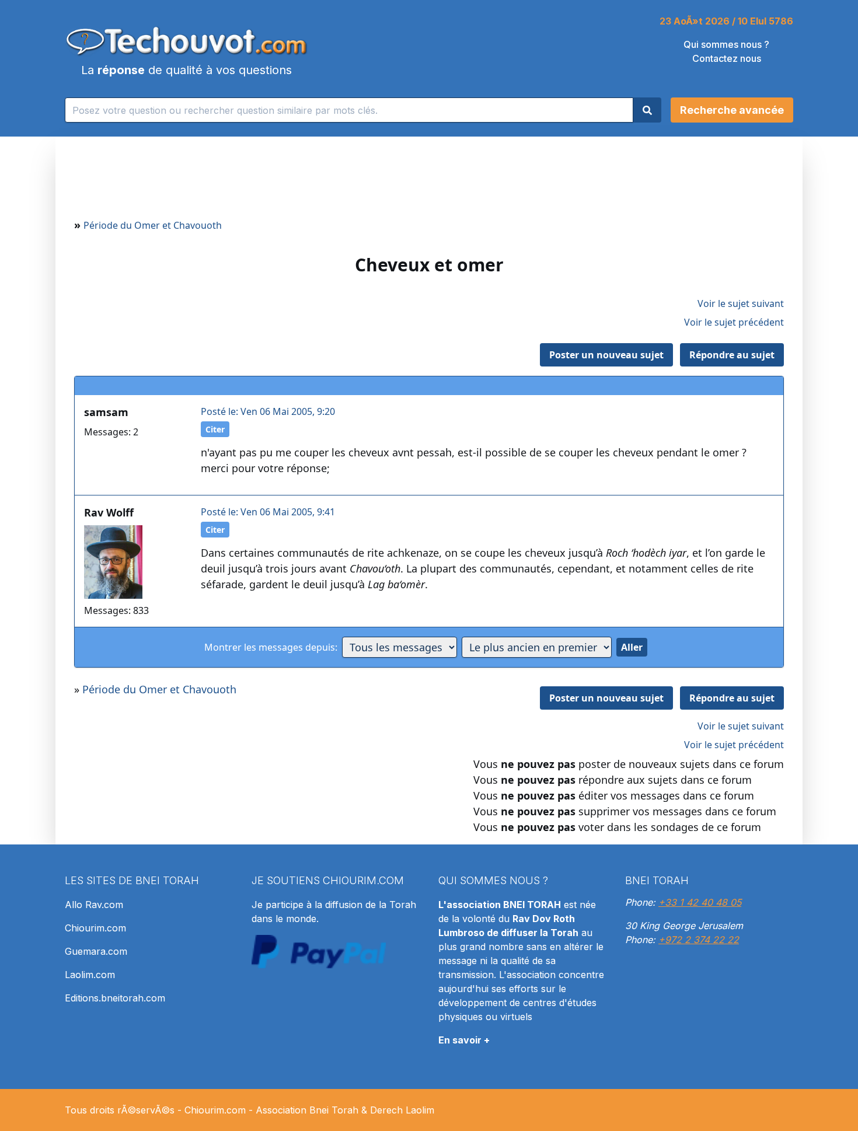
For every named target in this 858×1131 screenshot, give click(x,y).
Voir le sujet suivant (740, 303)
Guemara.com (96, 951)
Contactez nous (726, 58)
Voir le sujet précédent (734, 322)
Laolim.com (90, 974)
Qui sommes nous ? (726, 44)
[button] (732, 110)
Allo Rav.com (94, 904)
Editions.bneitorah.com (115, 998)
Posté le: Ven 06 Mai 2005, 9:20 (268, 411)
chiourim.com (363, 880)
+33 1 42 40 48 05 (699, 902)
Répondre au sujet (732, 354)
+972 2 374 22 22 (698, 939)
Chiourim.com (95, 928)
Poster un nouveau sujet (606, 354)
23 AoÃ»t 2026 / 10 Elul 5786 (726, 21)
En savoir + (464, 1040)
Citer (215, 429)
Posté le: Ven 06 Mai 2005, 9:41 (268, 511)
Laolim (420, 1110)
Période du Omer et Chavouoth (152, 225)
